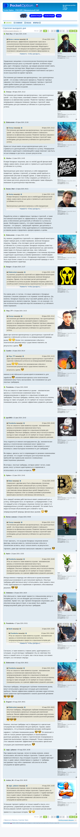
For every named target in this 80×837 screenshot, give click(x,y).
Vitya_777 (11, 356)
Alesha (10, 194)
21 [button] (55, 31)
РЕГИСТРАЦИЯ (49, 15)
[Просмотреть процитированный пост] (27, 39)
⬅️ (27, 22)
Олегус (11, 128)
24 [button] (63, 31)
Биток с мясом (13, 39)
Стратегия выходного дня (14, 28)
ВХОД (59, 15)
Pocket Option (7, 823)
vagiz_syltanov (13, 786)
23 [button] (60, 31)
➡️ (37, 22)
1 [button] (48, 31)
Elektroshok (12, 272)
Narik (10, 629)
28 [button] (67, 31)
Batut (10, 481)
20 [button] (52, 31)
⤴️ (18, 22)
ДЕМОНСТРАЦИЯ (35, 15)
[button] (40, 31)
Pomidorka (12, 423)
